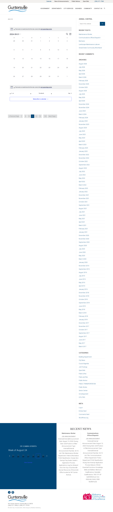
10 (29, 116)
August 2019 (83, 272)
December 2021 (84, 195)
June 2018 (82, 306)
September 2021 (84, 205)
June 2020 (82, 252)
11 (33, 116)
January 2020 (83, 262)
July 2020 (82, 249)
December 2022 (84, 155)
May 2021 (82, 219)
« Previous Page (14, 116)
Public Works (83, 387)
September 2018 (84, 303)
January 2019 (83, 289)
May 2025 (82, 97)
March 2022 (82, 185)
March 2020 (82, 259)
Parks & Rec (83, 374)
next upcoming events (46, 29)
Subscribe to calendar (39, 99)
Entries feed (82, 411)
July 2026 (82, 67)
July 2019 (82, 276)
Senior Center (83, 391)
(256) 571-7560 (99, 1)
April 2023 (82, 141)
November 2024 (84, 108)
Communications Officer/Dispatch (89, 38)
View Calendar (28, 462)
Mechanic (82, 41)
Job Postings (83, 367)
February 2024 (83, 118)
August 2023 (83, 128)
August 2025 (83, 91)
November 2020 (84, 239)
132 (45, 116)
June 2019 (82, 279)
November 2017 (84, 326)
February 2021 (83, 229)
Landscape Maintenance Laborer (89, 44)
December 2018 (84, 293)
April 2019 (82, 286)
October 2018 (83, 299)
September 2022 (84, 165)
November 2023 (84, 124)
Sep (69, 93)
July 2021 (82, 212)
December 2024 (84, 104)
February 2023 (83, 148)
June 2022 (82, 175)
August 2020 (83, 246)
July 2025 (82, 94)
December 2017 (84, 323)
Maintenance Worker (85, 34)
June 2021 (82, 215)
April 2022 (82, 182)
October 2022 (83, 161)
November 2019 (84, 266)
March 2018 (82, 313)
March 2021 (82, 225)
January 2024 (83, 121)
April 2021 (82, 222)
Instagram (12, 492)
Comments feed (84, 414)
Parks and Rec (83, 377)
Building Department (85, 357)
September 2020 (84, 242)
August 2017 (83, 336)
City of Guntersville (23, 8)
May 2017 (82, 343)
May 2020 (82, 256)
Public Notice (83, 380)
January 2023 (83, 151)
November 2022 (84, 158)
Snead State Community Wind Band (90, 48)
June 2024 (82, 111)
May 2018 (82, 309)
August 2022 (83, 168)
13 (40, 116)
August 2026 (83, 64)
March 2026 (82, 77)
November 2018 (84, 296)
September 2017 (84, 333)
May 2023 (82, 138)
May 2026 (82, 71)
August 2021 (83, 209)
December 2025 (84, 84)
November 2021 (84, 198)
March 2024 (82, 114)
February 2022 (83, 188)
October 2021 (83, 202)
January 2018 (83, 320)
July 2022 (82, 171)
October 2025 (83, 87)
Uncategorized (83, 394)
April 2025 (82, 101)
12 (36, 116)
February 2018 (83, 316)
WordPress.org (83, 418)
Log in (81, 408)
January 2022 (83, 192)
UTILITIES (82, 397)
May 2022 (82, 178)
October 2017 (83, 330)
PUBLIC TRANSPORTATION (87, 384)
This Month (41, 93)
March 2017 (82, 346)
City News (82, 360)
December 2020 (84, 235)
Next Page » (52, 116)
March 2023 (82, 145)
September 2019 (84, 269)
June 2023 (82, 134)
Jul (13, 93)
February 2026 (83, 81)
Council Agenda (84, 364)
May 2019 (82, 283)
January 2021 (83, 232)
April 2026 (82, 74)
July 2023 (82, 131)
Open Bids (82, 370)
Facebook (9, 492)
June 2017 (82, 340)
